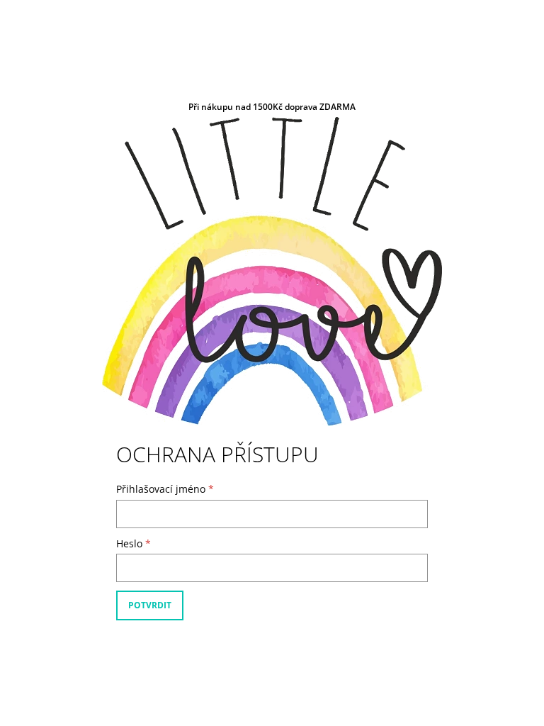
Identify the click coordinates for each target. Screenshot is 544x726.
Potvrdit (149, 605)
